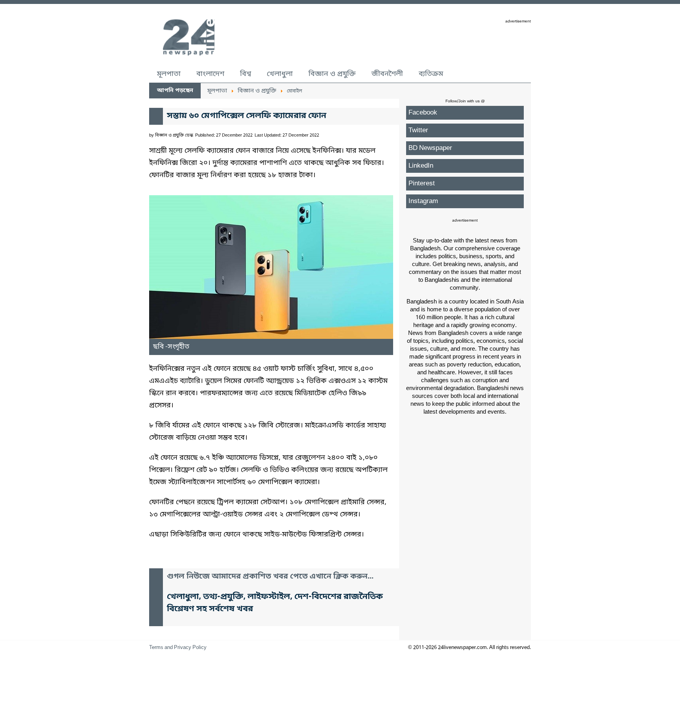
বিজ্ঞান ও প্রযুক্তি (332, 74)
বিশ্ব (245, 74)
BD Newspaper (430, 148)
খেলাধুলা (280, 74)
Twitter (418, 130)
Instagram (423, 201)
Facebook (422, 112)
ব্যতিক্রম (431, 74)
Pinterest (421, 183)
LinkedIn (420, 165)
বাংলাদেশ (210, 74)
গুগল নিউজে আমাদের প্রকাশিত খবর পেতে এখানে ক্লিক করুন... (270, 577)
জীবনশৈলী (387, 74)
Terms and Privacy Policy (178, 647)
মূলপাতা (169, 74)
